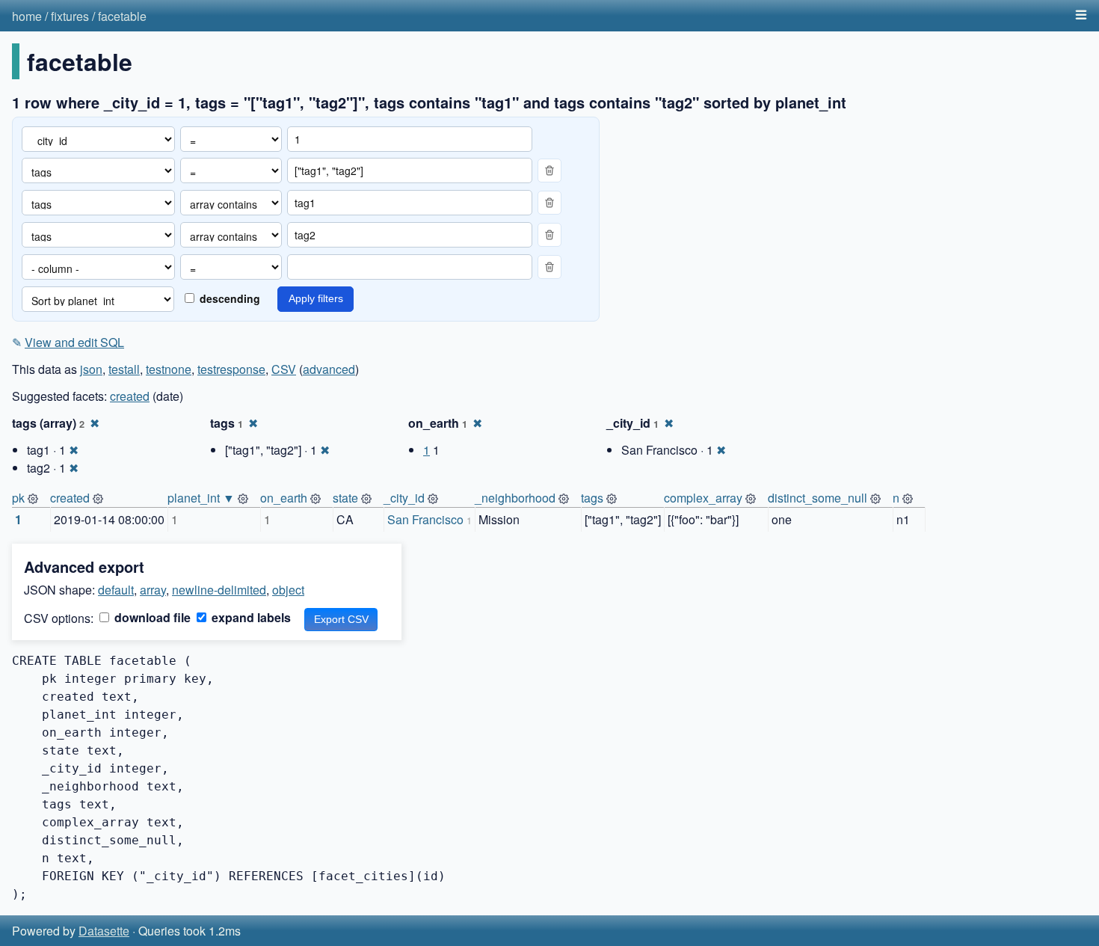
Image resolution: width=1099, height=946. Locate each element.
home (27, 16)
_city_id (404, 497)
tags (592, 497)
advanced (329, 369)
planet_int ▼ (201, 497)
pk (18, 497)
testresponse (231, 369)
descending (228, 298)
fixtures (70, 16)
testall (124, 369)
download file (151, 617)
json (91, 369)
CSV (283, 369)
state (345, 497)
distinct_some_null (817, 497)
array (153, 589)
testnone (168, 369)
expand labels (250, 617)
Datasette (103, 930)
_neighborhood (515, 497)
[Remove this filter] (549, 170)
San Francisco (425, 519)
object (288, 589)
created (130, 396)
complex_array (703, 497)
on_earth (283, 497)
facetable (122, 16)
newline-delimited (219, 589)
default (116, 589)
